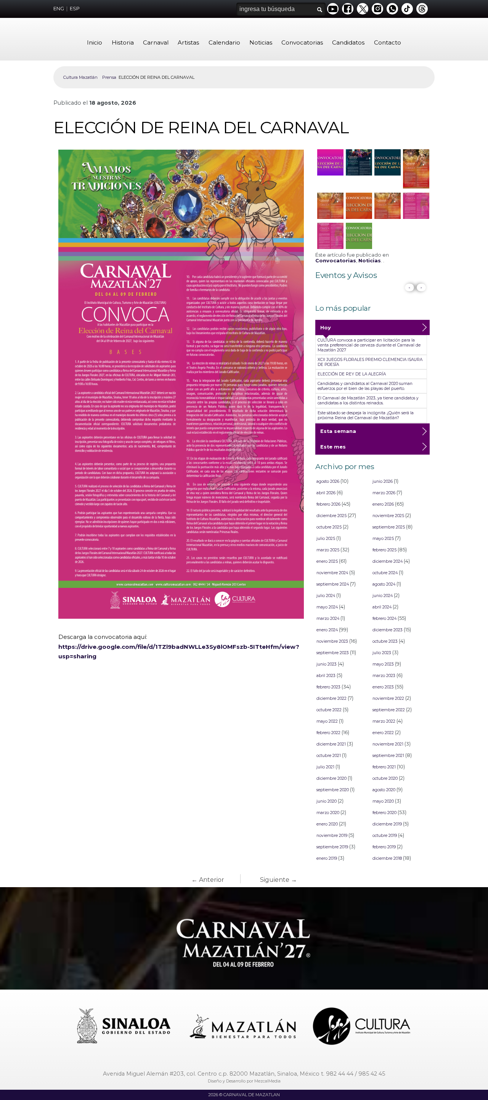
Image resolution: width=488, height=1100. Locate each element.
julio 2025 (325, 538)
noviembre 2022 (388, 698)
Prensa (109, 77)
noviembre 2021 (387, 744)
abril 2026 (326, 492)
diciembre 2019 (387, 824)
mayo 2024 (327, 607)
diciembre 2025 (331, 515)
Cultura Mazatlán (80, 77)
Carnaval (156, 42)
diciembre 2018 (387, 858)
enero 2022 (383, 732)
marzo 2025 (327, 550)
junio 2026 (382, 481)
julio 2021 (325, 767)
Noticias (260, 42)
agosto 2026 (327, 481)
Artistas (188, 42)
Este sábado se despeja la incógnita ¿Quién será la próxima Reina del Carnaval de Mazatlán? (366, 415)
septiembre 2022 (388, 709)
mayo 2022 (327, 721)
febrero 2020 (384, 812)
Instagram (377, 8)
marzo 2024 (327, 618)
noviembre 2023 (332, 641)
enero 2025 (327, 561)
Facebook (347, 8)
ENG (58, 8)
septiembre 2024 (332, 584)
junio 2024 (382, 595)
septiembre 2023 (332, 652)
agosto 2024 (383, 584)
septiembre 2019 (332, 847)
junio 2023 (326, 664)
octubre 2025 (329, 527)
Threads (422, 8)
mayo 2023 (383, 664)
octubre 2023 (385, 641)
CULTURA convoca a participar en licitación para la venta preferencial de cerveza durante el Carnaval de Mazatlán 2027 (369, 345)
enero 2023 (383, 687)
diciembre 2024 (387, 561)
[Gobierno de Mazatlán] (244, 1027)
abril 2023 (326, 675)
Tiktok (407, 8)
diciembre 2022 (331, 698)
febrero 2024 (384, 618)
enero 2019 (326, 858)
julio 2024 (325, 595)
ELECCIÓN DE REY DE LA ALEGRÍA (352, 374)
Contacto (387, 42)
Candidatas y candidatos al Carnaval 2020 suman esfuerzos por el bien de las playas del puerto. (365, 386)
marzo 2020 (327, 812)
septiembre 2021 (388, 755)
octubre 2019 (384, 835)
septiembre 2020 (332, 789)
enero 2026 (383, 504)
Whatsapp (392, 8)
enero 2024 (327, 629)
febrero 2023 (328, 687)
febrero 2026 (328, 504)
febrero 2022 (328, 732)
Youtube (333, 8)
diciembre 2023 (387, 629)
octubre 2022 (329, 709)
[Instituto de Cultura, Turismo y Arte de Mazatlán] (362, 1027)
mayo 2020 (383, 801)
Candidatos (348, 42)
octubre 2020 (385, 778)
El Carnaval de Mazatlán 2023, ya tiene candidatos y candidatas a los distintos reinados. (368, 401)
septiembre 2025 (388, 527)
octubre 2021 (328, 755)
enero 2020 (327, 824)
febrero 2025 (384, 550)
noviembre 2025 (388, 515)
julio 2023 (381, 652)
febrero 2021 (384, 767)
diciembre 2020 (331, 778)
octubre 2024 (385, 572)
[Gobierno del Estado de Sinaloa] (125, 1027)
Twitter (362, 8)
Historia (123, 42)
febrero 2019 (384, 847)
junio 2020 (326, 801)
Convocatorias (302, 42)
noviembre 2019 (331, 835)
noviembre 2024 (332, 572)
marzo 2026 (383, 492)
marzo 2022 (383, 721)
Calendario (224, 42)
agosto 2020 (383, 789)
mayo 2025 (383, 538)
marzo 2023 (383, 675)
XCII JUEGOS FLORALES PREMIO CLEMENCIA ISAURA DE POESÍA (370, 362)
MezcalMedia (267, 1081)
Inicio (94, 42)
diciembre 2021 (331, 744)
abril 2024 (382, 607)
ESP (75, 8)
